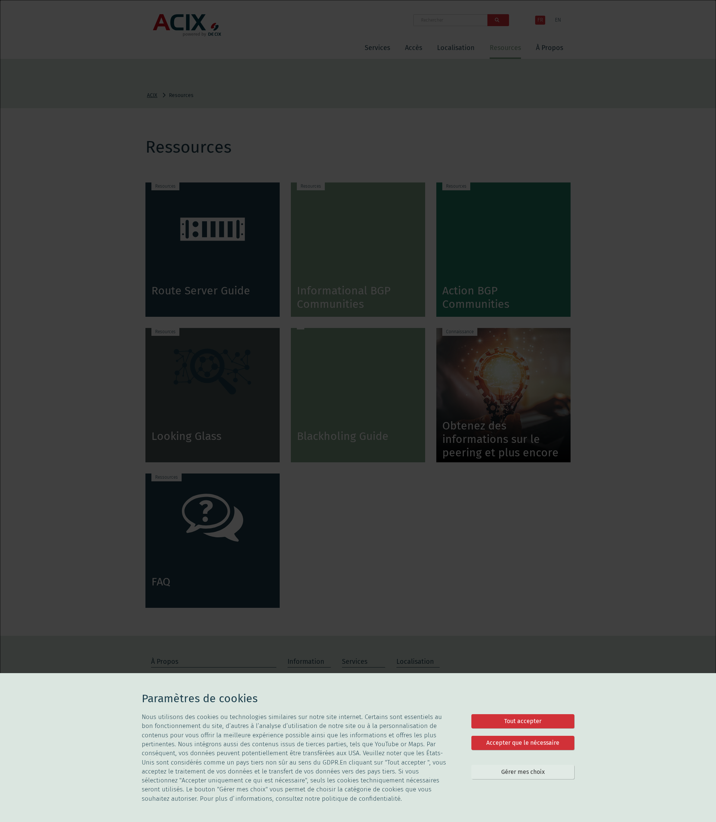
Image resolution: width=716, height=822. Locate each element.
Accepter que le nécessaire (522, 742)
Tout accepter (522, 721)
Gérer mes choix (523, 771)
